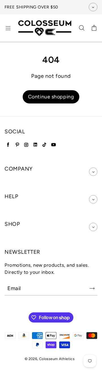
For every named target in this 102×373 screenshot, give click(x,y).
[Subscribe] (92, 288)
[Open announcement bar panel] (93, 7)
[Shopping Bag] (94, 28)
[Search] (81, 28)
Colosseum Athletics (57, 359)
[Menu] (8, 28)
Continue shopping (51, 97)
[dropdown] (93, 171)
